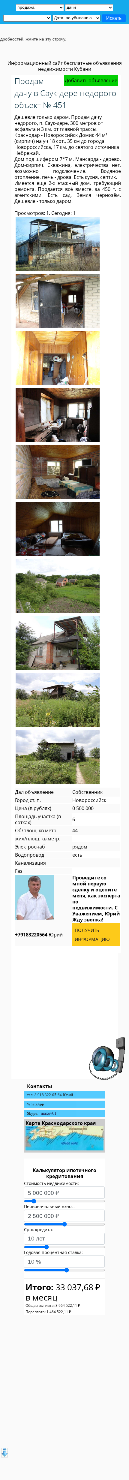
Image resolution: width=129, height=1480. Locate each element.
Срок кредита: (38, 1229)
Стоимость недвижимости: (51, 1183)
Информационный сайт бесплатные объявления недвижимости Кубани (65, 66)
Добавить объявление (91, 80)
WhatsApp (35, 1104)
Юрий (39, 934)
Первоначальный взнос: (49, 1206)
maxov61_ (49, 1113)
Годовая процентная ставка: (53, 1252)
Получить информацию (92, 934)
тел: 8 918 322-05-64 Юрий (50, 1095)
